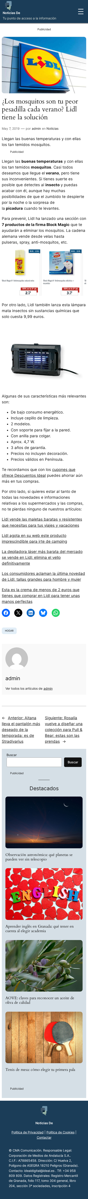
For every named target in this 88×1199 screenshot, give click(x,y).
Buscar (12, 755)
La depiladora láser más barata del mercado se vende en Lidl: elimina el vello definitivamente (42, 557)
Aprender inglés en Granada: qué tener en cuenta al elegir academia (39, 928)
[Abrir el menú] (80, 11)
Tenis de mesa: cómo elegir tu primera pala (40, 1069)
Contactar (44, 1137)
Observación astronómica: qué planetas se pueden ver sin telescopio (39, 857)
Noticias (52, 128)
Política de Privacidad (28, 1132)
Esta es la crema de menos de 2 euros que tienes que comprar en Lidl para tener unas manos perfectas (41, 596)
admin (36, 128)
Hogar (9, 630)
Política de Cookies (60, 1132)
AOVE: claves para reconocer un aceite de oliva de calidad (39, 1000)
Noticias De (11, 13)
